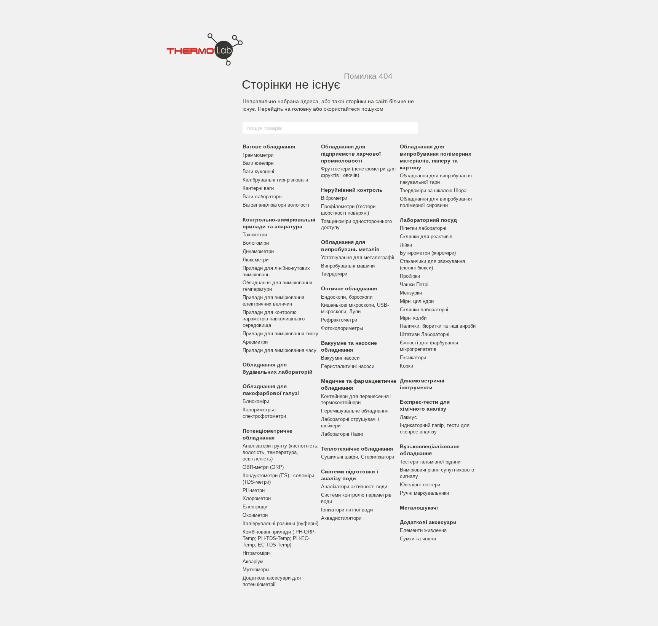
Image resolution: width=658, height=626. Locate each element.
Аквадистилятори (341, 518)
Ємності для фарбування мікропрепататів (429, 346)
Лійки (406, 245)
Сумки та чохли (418, 539)
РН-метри (254, 490)
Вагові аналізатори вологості (276, 205)
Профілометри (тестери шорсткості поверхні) (348, 210)
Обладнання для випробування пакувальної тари (436, 179)
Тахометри (255, 234)
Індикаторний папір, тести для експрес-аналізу (435, 428)
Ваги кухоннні (258, 171)
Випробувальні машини (348, 266)
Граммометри (258, 155)
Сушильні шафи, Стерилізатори (357, 457)
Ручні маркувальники (424, 493)
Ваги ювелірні (259, 163)
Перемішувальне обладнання (354, 411)
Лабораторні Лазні (342, 434)
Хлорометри (257, 498)
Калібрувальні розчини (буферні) (280, 523)
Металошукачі (419, 508)
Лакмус (408, 417)
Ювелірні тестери (420, 484)
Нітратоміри (256, 553)
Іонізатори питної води (347, 510)
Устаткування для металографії (357, 257)
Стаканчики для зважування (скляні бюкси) (432, 264)
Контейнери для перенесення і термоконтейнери (356, 399)
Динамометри (258, 251)
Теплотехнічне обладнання (357, 449)
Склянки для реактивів (426, 236)
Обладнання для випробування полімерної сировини (436, 202)
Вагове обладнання (269, 146)
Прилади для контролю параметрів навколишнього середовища (274, 318)
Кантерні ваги (258, 188)
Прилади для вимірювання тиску (280, 333)
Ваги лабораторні (263, 196)
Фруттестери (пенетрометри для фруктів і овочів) (358, 172)
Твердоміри (334, 274)
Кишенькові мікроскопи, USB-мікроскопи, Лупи (355, 308)
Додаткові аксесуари (428, 522)
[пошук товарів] (412, 128)
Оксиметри (255, 515)
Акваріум (253, 561)
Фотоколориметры (342, 328)
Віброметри (334, 198)
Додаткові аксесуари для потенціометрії (272, 581)
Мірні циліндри (417, 301)
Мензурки (411, 293)
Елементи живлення (423, 530)
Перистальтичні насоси (347, 366)
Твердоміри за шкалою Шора (433, 190)
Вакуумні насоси (340, 358)
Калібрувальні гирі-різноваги (275, 180)
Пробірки (410, 276)
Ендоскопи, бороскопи (346, 297)
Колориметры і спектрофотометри (264, 413)
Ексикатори (413, 357)
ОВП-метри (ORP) (263, 467)
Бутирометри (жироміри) (428, 253)
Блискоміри (256, 401)
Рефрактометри (339, 320)
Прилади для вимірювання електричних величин (273, 301)
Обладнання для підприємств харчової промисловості (351, 153)
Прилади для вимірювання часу (279, 350)
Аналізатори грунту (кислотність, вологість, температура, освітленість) (281, 452)
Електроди (255, 507)
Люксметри (255, 260)
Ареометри (255, 342)
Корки (406, 366)
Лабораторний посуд (428, 220)
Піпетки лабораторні (423, 228)
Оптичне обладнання (349, 288)
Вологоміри (256, 243)
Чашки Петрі (414, 284)
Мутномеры (256, 569)
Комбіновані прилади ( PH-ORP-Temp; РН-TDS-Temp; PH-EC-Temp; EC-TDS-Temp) (279, 538)
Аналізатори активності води (354, 486)
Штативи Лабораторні (424, 334)
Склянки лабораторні (424, 309)
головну (301, 109)
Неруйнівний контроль (352, 190)
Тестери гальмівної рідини (430, 462)
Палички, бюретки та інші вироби (438, 326)
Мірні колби (413, 318)
